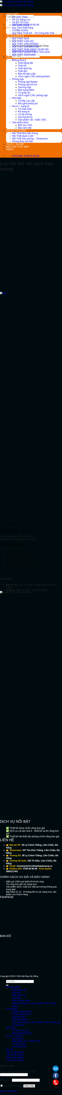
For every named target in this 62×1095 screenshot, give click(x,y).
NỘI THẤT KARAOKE (24, 54)
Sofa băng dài (25, 63)
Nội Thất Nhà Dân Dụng (25, 133)
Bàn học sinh (25, 125)
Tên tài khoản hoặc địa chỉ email (18, 1071)
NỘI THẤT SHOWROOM (25, 46)
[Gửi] (7, 985)
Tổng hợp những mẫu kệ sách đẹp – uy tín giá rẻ (23, 523)
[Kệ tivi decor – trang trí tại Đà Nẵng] (22, 244)
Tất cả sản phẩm (15, 1052)
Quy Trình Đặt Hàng (22, 27)
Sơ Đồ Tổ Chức (20, 22)
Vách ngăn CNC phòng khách (34, 76)
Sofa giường (25, 68)
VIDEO (10, 149)
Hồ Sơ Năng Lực (21, 19)
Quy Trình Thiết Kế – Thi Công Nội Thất (33, 33)
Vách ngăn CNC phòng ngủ (33, 95)
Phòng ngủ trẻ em (27, 84)
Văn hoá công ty (20, 25)
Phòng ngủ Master (28, 82)
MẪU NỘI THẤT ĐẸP (17, 146)
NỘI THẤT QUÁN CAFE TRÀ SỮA (31, 52)
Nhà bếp (16, 98)
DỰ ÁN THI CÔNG (16, 130)
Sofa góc (23, 71)
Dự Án (9, 1049)
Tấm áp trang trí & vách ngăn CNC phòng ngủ (36, 1022)
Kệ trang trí (24, 111)
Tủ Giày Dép (25, 109)
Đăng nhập (29, 1086)
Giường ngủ (24, 87)
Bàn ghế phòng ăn (28, 103)
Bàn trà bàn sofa (27, 73)
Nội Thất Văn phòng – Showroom (30, 138)
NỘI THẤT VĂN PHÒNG (25, 44)
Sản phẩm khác (20, 122)
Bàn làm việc (25, 128)
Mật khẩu (5, 1080)
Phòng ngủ (18, 79)
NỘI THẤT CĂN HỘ (16, 552)
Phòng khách (19, 60)
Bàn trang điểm (26, 90)
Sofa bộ (22, 65)
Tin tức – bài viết (15, 144)
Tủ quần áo (24, 92)
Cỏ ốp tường (25, 114)
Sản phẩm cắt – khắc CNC (32, 119)
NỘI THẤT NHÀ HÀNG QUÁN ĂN (30, 49)
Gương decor (25, 117)
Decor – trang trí (20, 106)
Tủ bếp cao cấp (26, 100)
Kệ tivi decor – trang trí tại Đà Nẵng (17, 251)
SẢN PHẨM (12, 57)
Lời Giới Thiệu (20, 17)
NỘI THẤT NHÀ (14, 550)
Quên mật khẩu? (9, 1091)
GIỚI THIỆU (12, 14)
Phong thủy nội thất (22, 141)
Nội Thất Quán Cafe (22, 136)
